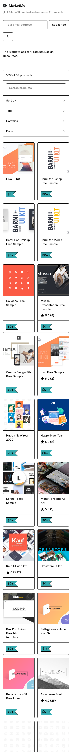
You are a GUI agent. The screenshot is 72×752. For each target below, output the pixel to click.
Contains (12, 121)
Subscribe (59, 24)
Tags (9, 110)
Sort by (11, 100)
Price (9, 131)
